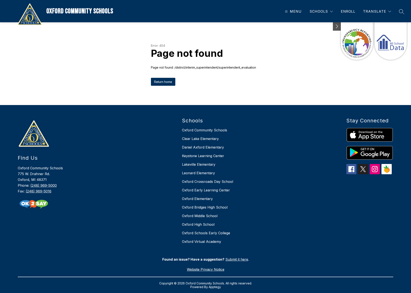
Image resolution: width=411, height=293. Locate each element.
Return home (163, 82)
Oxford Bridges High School (205, 207)
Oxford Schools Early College (206, 233)
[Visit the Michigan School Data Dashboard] (391, 41)
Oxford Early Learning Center (206, 190)
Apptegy (215, 287)
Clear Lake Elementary (200, 139)
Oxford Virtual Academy (201, 241)
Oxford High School (198, 224)
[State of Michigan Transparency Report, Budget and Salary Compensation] (357, 41)
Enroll (348, 11)
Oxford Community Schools (204, 130)
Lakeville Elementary (198, 164)
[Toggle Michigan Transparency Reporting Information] (337, 26)
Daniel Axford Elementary (203, 147)
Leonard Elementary (198, 173)
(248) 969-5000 (43, 185)
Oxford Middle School (199, 216)
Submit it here (236, 259)
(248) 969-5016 (38, 191)
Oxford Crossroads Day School (207, 181)
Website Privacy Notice (205, 269)
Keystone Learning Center (203, 156)
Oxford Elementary (197, 199)
